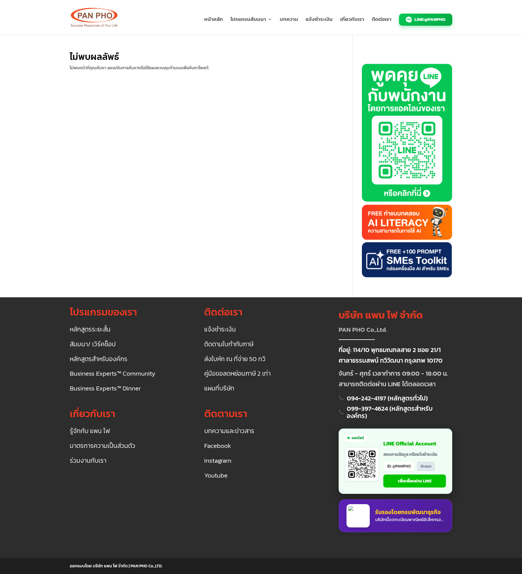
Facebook (217, 446)
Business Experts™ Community (112, 373)
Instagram (217, 460)
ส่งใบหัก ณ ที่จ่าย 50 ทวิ (235, 359)
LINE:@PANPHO (430, 19)
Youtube (215, 475)
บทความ (289, 20)
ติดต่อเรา (382, 20)
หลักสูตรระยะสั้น (90, 329)
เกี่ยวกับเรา (352, 20)
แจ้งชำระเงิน (319, 20)
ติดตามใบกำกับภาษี (228, 344)
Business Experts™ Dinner (105, 388)
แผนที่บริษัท (219, 388)
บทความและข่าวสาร (229, 431)
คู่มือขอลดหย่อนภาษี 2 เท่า (237, 373)
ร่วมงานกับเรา (88, 460)
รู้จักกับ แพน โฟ (90, 431)
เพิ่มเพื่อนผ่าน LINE (415, 481)
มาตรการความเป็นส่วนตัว (102, 446)
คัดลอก (425, 466)
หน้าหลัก (213, 20)
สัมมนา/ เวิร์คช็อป (93, 344)
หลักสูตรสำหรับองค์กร (98, 359)
